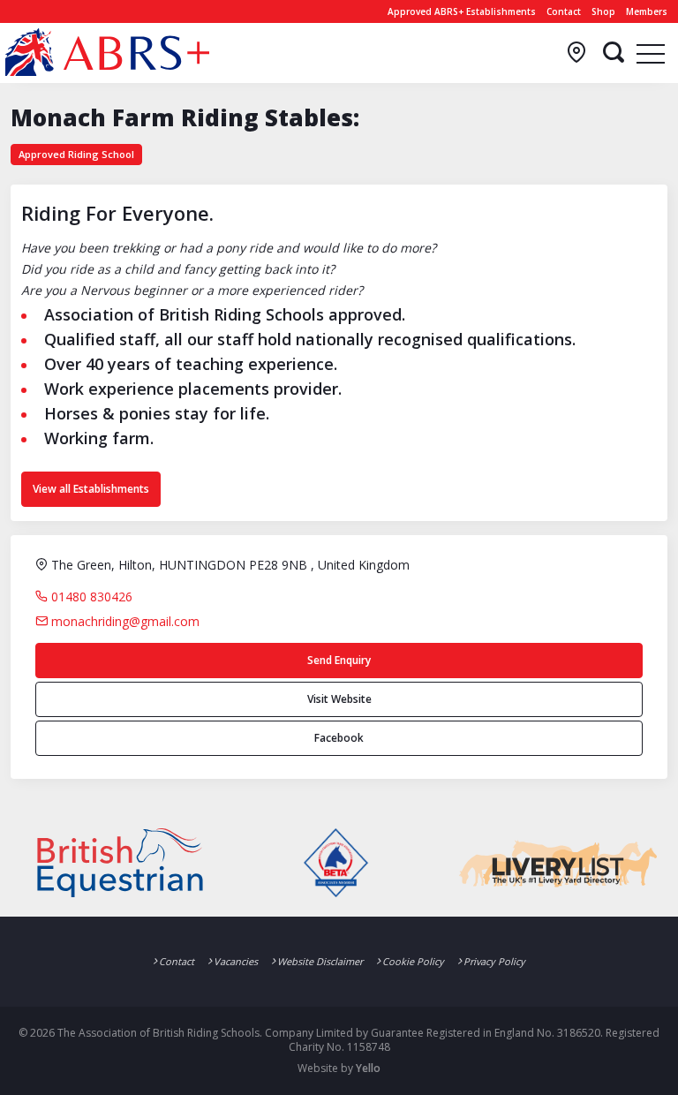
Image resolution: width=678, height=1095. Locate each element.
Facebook (339, 737)
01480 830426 (90, 596)
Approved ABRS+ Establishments (462, 11)
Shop (603, 11)
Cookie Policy (413, 961)
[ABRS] (107, 52)
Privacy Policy (494, 961)
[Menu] (651, 53)
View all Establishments (91, 488)
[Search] (614, 53)
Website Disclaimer (320, 961)
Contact (563, 11)
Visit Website (339, 698)
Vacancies (236, 961)
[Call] (576, 53)
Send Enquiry (339, 660)
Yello (368, 1068)
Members (646, 11)
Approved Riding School (76, 154)
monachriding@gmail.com (124, 621)
